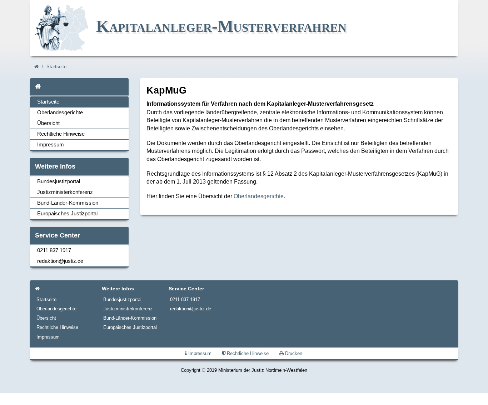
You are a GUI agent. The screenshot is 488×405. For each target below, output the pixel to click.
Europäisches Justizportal (67, 213)
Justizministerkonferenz (65, 192)
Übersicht (48, 123)
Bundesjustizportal (58, 181)
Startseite (56, 66)
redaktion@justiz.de (60, 261)
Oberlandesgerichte (60, 112)
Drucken (293, 353)
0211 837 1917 (54, 250)
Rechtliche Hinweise (61, 134)
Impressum (50, 145)
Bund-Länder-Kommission (67, 203)
